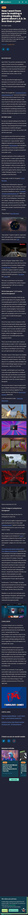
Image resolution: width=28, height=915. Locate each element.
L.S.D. (21, 536)
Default (3, 7)
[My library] (19, 2)
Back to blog (14, 779)
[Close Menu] (26, 2)
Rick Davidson (13, 145)
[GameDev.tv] (6, 2)
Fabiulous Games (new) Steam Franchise (13, 722)
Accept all (4, 910)
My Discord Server (16, 724)
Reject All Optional (13, 910)
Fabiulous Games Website (9, 716)
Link (18, 239)
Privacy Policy (12, 905)
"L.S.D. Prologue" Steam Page (13, 718)
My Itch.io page (6, 724)
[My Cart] (22, 2)
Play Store (21, 274)
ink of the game (14, 213)
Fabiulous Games (7, 525)
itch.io (6, 276)
